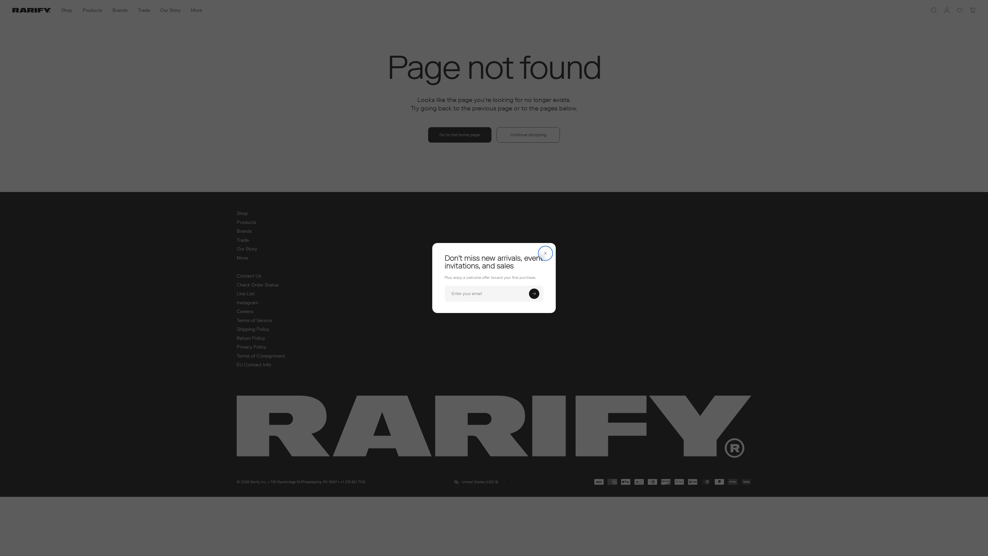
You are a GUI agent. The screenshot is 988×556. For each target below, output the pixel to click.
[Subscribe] (534, 294)
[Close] (545, 253)
